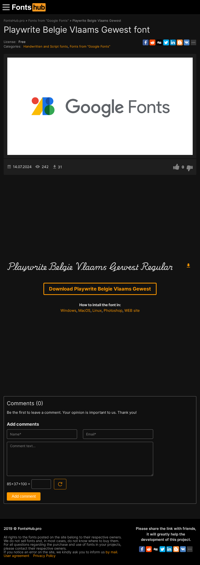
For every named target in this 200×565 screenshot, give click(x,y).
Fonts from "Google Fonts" (90, 46)
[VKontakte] (187, 42)
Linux (97, 310)
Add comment (24, 496)
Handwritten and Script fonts (45, 46)
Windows (68, 310)
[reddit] (152, 42)
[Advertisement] (100, 216)
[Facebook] (146, 42)
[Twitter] (166, 42)
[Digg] (159, 42)
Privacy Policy (44, 556)
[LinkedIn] (173, 42)
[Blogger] (180, 42)
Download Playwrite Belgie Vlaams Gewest (100, 289)
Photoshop (113, 310)
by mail (111, 552)
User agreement (16, 556)
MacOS (84, 310)
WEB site (132, 310)
